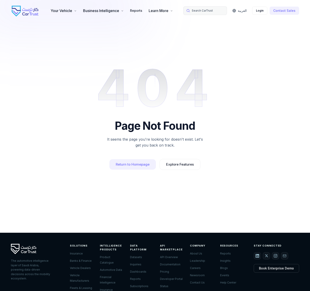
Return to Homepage (133, 164)
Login (259, 10)
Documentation (170, 264)
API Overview (169, 257)
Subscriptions (139, 286)
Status (164, 286)
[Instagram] (275, 255)
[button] (205, 10)
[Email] (284, 255)
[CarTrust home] (25, 11)
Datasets (136, 257)
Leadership (197, 260)
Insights (225, 260)
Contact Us (197, 282)
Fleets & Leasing (81, 288)
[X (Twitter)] (266, 255)
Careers (195, 268)
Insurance (76, 253)
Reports (136, 10)
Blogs (224, 268)
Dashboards (138, 271)
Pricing (164, 271)
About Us (196, 253)
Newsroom (197, 275)
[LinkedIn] (257, 255)
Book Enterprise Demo (276, 268)
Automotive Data (111, 269)
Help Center (228, 282)
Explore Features (180, 164)
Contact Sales (284, 10)
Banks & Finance (81, 260)
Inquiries (135, 264)
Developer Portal (171, 279)
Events (224, 275)
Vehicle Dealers (80, 268)
